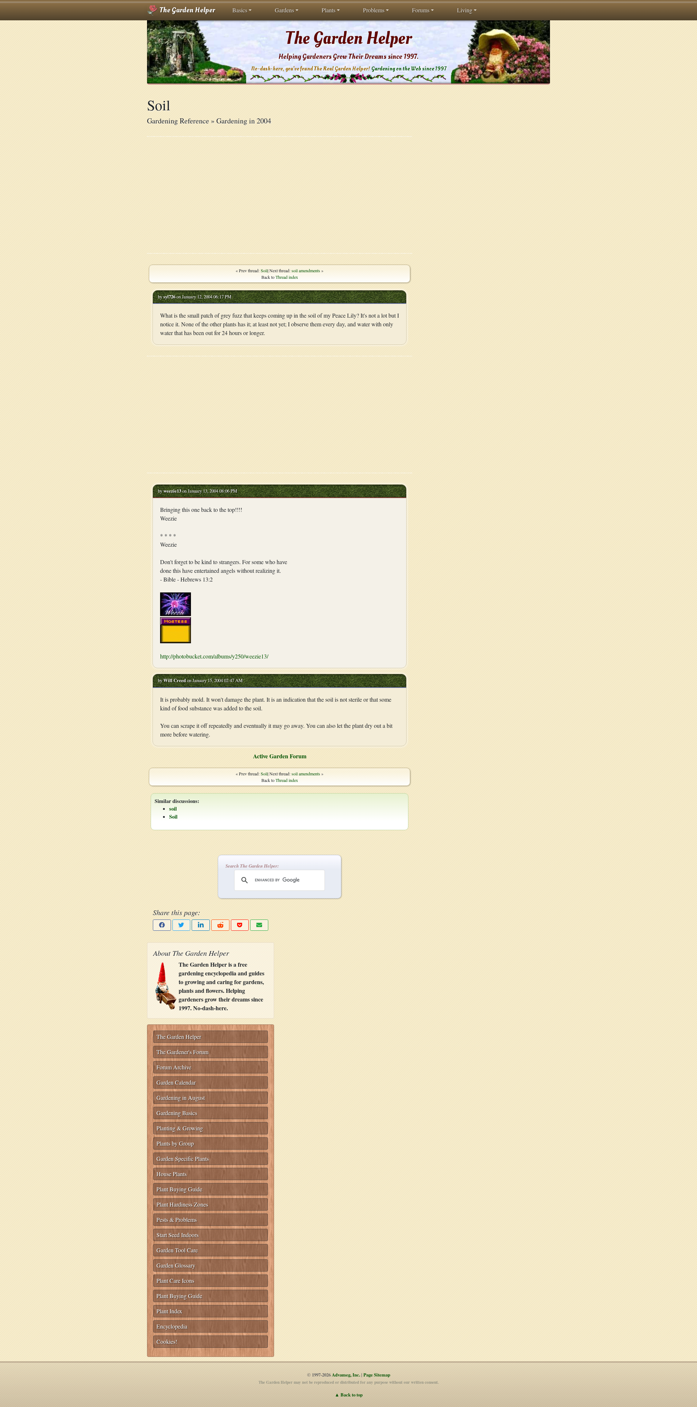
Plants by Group (175, 1143)
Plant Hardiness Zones (182, 1204)
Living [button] (464, 10)
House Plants (171, 1174)
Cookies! (166, 1341)
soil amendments (306, 270)
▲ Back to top (349, 1394)
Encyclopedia (171, 1326)
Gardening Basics (176, 1113)
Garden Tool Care (177, 1250)
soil (173, 808)
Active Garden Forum (279, 756)
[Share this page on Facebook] (162, 925)
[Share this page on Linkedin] (201, 925)
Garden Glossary (175, 1265)
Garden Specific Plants (182, 1158)
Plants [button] (328, 10)
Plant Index (169, 1311)
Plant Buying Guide (179, 1189)
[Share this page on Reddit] (220, 925)
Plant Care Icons (175, 1280)
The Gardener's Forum (182, 1052)
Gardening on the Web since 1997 (408, 68)
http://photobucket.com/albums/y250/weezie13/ (214, 656)
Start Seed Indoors (177, 1235)
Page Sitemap (376, 1374)
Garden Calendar (176, 1082)
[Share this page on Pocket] (240, 925)
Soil (264, 270)
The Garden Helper (186, 10)
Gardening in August (180, 1097)
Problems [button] (373, 10)
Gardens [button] (284, 10)
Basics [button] (239, 10)
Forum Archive (173, 1067)
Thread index (287, 277)
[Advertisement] (279, 195)
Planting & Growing (179, 1128)
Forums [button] (420, 10)
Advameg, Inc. (346, 1374)
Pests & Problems (176, 1219)
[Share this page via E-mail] (259, 925)
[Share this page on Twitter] (181, 925)
